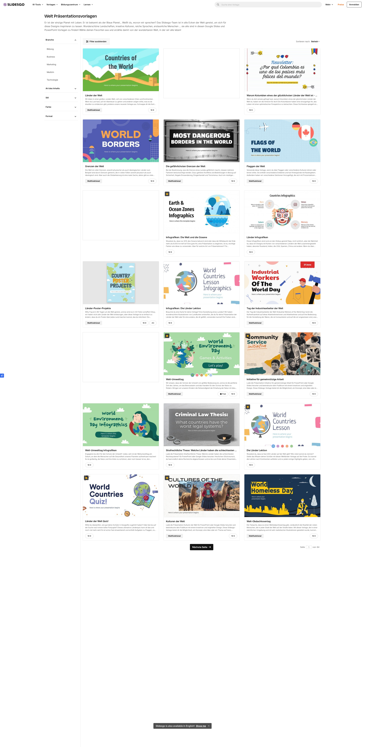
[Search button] (218, 4)
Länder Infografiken (257, 237)
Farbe (48, 107)
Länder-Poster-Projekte (98, 308)
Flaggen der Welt (256, 166)
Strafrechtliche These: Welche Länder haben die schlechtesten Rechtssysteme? (201, 450)
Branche (50, 39)
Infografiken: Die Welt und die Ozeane (186, 237)
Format (49, 116)
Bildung (50, 49)
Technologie (52, 80)
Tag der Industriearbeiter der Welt (265, 308)
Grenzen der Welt (94, 166)
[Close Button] (209, 726)
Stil (47, 97)
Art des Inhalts (53, 88)
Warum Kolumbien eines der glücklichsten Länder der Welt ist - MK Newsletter (282, 95)
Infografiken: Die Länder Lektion (183, 308)
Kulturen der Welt (175, 521)
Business (51, 56)
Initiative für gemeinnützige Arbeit (265, 379)
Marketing (51, 64)
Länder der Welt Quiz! (97, 521)
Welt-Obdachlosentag (259, 521)
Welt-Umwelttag (175, 379)
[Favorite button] (149, 52)
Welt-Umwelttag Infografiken (101, 450)
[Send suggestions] (2, 376)
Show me (201, 726)
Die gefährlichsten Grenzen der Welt (185, 166)
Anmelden (354, 4)
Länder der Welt (93, 95)
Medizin (50, 72)
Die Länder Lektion (257, 450)
